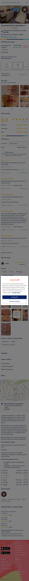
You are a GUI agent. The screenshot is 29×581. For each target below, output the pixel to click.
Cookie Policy (16, 292)
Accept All (14, 297)
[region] (14, 290)
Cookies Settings (14, 301)
